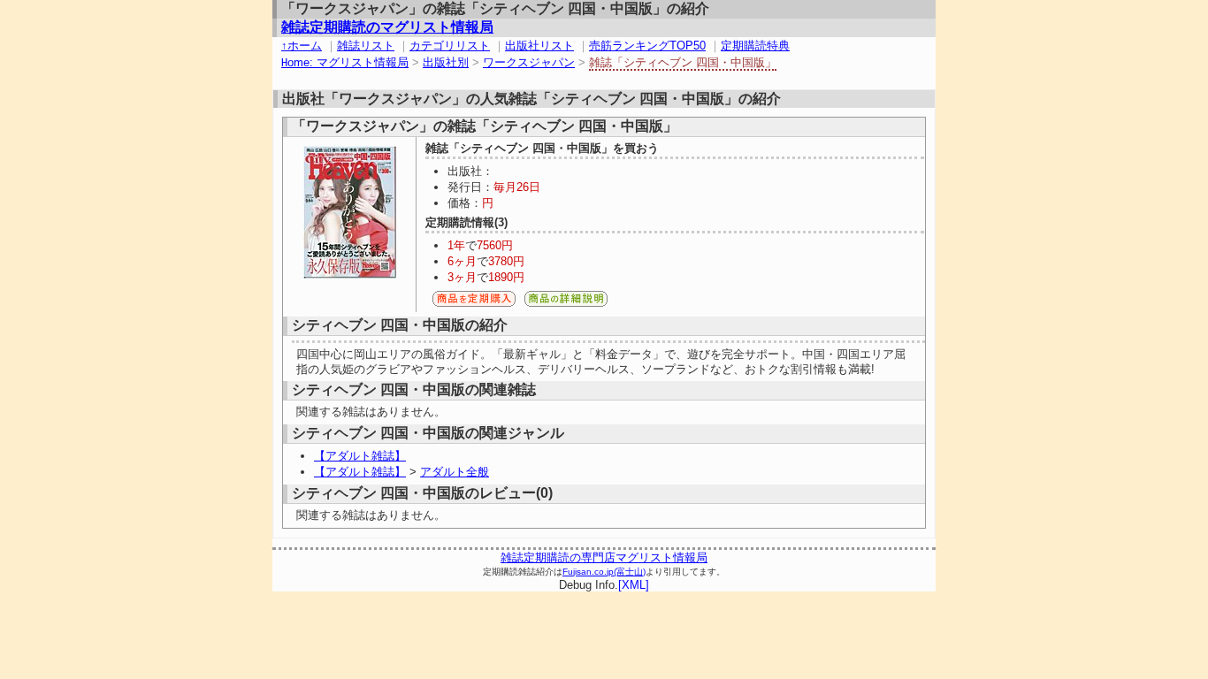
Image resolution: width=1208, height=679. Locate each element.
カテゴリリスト (449, 45)
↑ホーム (301, 45)
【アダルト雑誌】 (360, 455)
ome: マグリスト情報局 (345, 62)
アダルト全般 (454, 471)
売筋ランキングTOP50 (647, 45)
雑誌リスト (365, 45)
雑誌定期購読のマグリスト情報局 (387, 26)
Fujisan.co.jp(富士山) (604, 571)
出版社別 (446, 62)
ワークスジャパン (529, 62)
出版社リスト (539, 45)
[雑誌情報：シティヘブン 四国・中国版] (566, 303)
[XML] (633, 584)
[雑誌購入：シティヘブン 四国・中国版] (474, 303)
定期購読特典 (755, 45)
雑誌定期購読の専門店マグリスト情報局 (604, 557)
